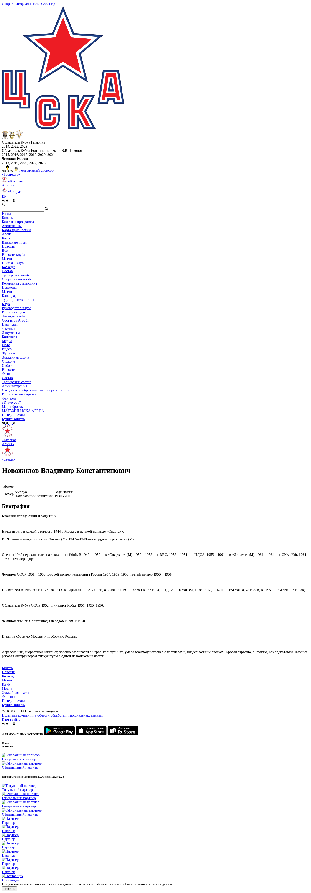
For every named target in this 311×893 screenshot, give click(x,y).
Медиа (7, 688)
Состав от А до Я (15, 320)
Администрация (14, 386)
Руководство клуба (16, 308)
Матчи (7, 259)
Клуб (6, 684)
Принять (9, 888)
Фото (6, 345)
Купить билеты (13, 705)
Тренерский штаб (15, 275)
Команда (8, 676)
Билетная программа (18, 222)
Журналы (9, 353)
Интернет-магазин (16, 701)
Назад (6, 213)
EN (4, 196)
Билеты (7, 668)
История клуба (13, 312)
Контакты (9, 337)
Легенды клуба (13, 316)
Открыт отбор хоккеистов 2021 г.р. (29, 4)
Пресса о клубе (13, 263)
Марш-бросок (12, 407)
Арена (7, 234)
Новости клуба (13, 255)
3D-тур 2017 (11, 402)
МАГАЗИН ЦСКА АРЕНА (23, 411)
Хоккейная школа (15, 692)
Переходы (9, 287)
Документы (11, 333)
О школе (8, 361)
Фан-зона (9, 697)
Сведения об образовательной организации (35, 390)
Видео (7, 349)
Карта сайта (11, 719)
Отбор (7, 365)
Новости (8, 370)
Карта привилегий (16, 230)
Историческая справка (19, 394)
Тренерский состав (16, 382)
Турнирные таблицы (18, 300)
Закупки (8, 328)
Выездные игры (14, 242)
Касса (6, 238)
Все (5, 250)
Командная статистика (19, 283)
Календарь (10, 296)
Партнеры (10, 324)
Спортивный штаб (16, 279)
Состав (7, 271)
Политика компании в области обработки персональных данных (52, 715)
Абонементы (12, 226)
